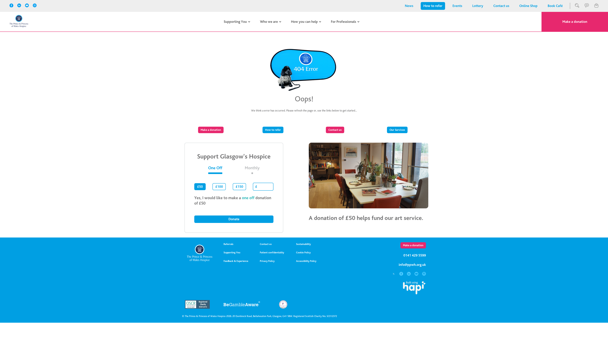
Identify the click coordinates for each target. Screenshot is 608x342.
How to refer (432, 6)
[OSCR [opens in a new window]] (200, 307)
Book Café (555, 6)
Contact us (501, 6)
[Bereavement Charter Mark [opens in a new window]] (283, 307)
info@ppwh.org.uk (412, 265)
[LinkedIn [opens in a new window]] (19, 5)
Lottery (477, 6)
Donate (233, 219)
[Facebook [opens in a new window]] (12, 5)
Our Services (397, 129)
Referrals (228, 244)
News (409, 6)
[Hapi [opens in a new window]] (414, 293)
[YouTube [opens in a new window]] (27, 5)
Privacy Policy (267, 261)
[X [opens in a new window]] (394, 274)
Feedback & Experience (236, 261)
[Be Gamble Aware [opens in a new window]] (242, 307)
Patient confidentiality (272, 252)
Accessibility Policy (306, 261)
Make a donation (574, 22)
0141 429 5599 (414, 255)
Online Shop (528, 6)
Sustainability (303, 244)
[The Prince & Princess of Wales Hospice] (19, 26)
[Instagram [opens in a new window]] (35, 5)
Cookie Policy (303, 252)
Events (457, 6)
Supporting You (232, 252)
